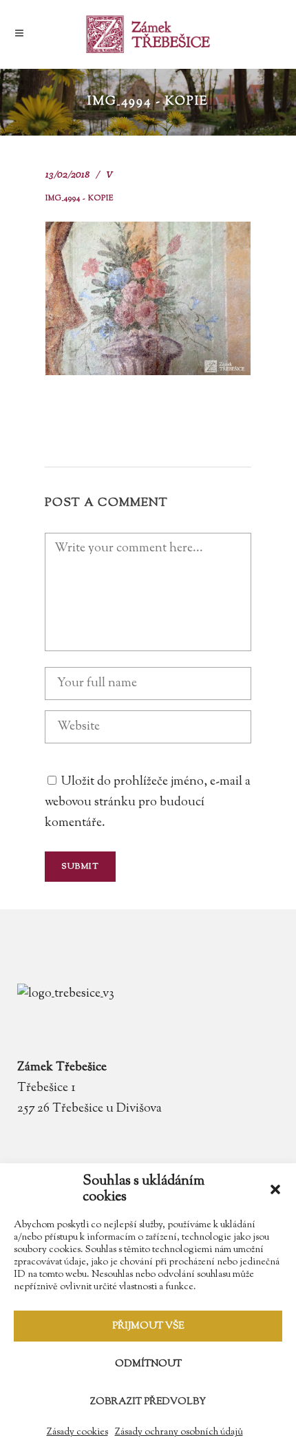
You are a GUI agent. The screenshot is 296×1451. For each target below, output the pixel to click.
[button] (275, 1189)
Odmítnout (148, 1364)
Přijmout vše (148, 1326)
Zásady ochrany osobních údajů (179, 1432)
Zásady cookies (77, 1432)
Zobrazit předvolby (148, 1402)
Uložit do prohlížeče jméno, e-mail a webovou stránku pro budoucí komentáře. (148, 802)
